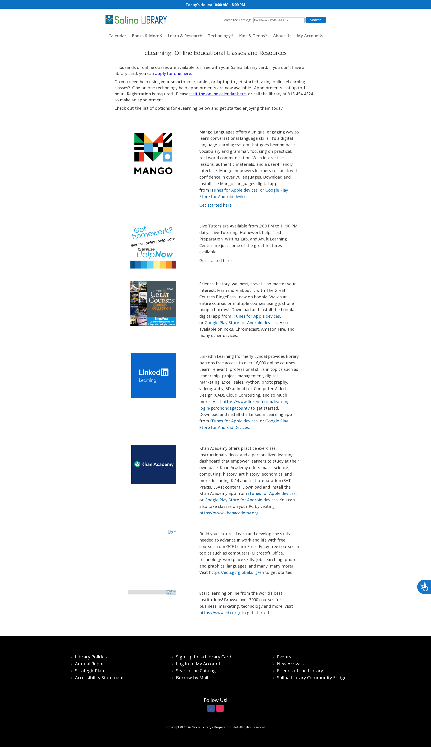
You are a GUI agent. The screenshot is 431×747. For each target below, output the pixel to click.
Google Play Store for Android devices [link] (241, 322)
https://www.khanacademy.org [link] (229, 512)
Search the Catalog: (236, 20)
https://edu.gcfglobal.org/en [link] (237, 572)
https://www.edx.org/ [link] (219, 612)
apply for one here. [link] (173, 73)
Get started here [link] (215, 205)
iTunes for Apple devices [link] (234, 190)
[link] (323, 4)
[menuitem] (114, 35)
